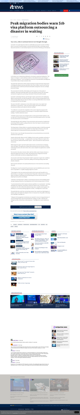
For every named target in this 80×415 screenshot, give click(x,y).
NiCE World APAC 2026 (62, 238)
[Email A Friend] (48, 36)
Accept (76, 412)
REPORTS (37, 10)
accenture (15, 224)
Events (54, 231)
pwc (46, 224)
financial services (26, 224)
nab (39, 224)
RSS (69, 405)
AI (25, 10)
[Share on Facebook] (42, 36)
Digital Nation (27, 409)
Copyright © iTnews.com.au (14, 221)
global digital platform (33, 224)
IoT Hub (32, 409)
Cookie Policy (15, 413)
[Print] (49, 36)
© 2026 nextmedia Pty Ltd (18, 405)
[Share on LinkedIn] (44, 36)
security (12, 226)
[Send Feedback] (46, 36)
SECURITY (22, 10)
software (16, 226)
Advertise (57, 405)
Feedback (54, 405)
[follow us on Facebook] (13, 3)
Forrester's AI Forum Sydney (62, 234)
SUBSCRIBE (66, 10)
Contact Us (39, 405)
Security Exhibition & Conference (62, 251)
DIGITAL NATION (30, 10)
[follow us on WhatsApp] (17, 3)
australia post (20, 224)
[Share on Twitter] (40, 36)
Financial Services (25, 20)
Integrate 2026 (60, 246)
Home (11, 20)
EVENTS (53, 10)
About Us (42, 405)
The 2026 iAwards (61, 242)
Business (19, 20)
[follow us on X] (12, 3)
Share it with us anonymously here (29, 210)
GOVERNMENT (17, 10)
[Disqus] (29, 323)
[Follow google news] (46, 39)
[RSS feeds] (18, 3)
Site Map (67, 405)
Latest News (4, 1)
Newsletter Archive (63, 405)
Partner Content (16, 231)
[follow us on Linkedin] (10, 3)
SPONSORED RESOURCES (38, 231)
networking (43, 224)
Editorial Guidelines (47, 405)
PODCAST (49, 10)
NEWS (11, 10)
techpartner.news (21, 409)
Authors (51, 405)
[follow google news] (15, 3)
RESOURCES (43, 10)
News (15, 20)
